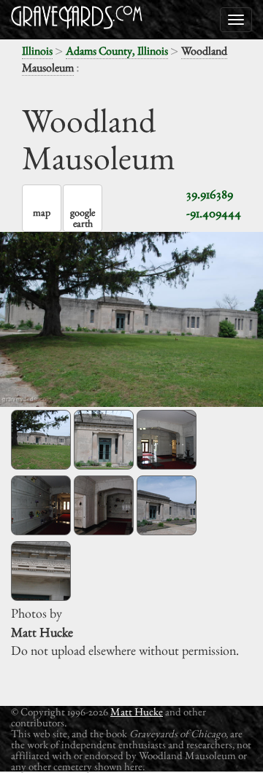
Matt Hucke (136, 711)
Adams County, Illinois (117, 50)
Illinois (37, 50)
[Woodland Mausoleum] (41, 440)
